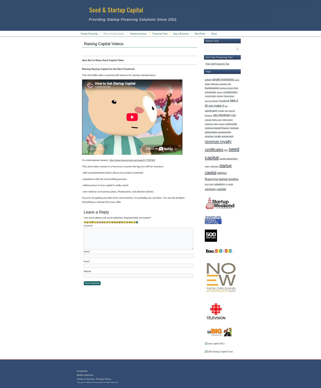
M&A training (228, 120)
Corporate (82, 371)
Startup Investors (138, 33)
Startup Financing (89, 33)
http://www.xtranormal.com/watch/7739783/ (132, 160)
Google (221, 111)
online (215, 124)
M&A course (217, 120)
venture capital (215, 189)
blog (229, 84)
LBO (233, 115)
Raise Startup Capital (113, 33)
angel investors (223, 79)
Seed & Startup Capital (116, 9)
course (220, 92)
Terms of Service (86, 379)
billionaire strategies (219, 84)
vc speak (229, 184)
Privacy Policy (103, 379)
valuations (219, 184)
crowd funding (210, 96)
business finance (227, 88)
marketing (209, 124)
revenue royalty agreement (219, 136)
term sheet (209, 184)
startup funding (228, 179)
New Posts (200, 33)
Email (87, 261)
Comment (88, 226)
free (226, 106)
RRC (226, 150)
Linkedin (208, 120)
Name (87, 251)
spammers (214, 166)
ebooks (220, 96)
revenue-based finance (217, 127)
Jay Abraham (222, 115)
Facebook (224, 100)
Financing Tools (160, 33)
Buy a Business (181, 33)
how (226, 111)
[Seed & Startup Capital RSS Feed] (79, 366)
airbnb (208, 79)
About (214, 33)
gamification (211, 110)
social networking (228, 158)
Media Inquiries (85, 375)
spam (207, 166)
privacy (222, 124)
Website (87, 271)
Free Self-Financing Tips (217, 64)
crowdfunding (230, 92)
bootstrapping (212, 88)
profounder (231, 123)
